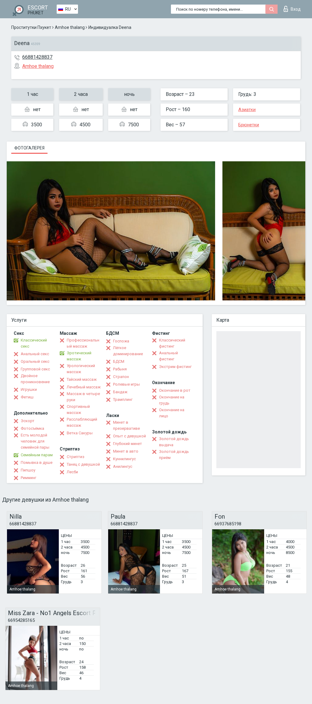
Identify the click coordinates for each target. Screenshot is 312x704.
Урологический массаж (81, 368)
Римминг (28, 477)
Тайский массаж (82, 379)
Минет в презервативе (126, 425)
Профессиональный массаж (83, 343)
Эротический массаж (79, 356)
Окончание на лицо (171, 413)
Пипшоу (28, 470)
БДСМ (118, 361)
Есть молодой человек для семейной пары (35, 441)
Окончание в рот (174, 390)
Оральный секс (35, 361)
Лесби (72, 472)
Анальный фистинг (168, 356)
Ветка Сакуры (80, 433)
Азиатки (247, 109)
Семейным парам (37, 455)
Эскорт (27, 421)
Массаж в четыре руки (83, 396)
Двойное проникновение (35, 378)
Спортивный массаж (78, 409)
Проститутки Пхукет (31, 27)
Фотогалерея (29, 147)
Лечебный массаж (84, 387)
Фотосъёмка (32, 428)
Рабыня (120, 369)
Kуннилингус (124, 459)
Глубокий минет (127, 443)
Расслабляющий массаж (82, 422)
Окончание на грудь (171, 400)
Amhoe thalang (70, 27)
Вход (296, 9)
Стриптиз (75, 456)
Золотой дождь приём (174, 454)
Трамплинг (123, 399)
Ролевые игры (126, 384)
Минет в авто (125, 451)
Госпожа (121, 341)
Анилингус (122, 466)
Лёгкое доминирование (128, 350)
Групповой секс (35, 369)
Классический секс (34, 343)
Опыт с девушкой (129, 436)
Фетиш (27, 397)
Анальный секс (35, 354)
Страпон (121, 376)
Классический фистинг (172, 343)
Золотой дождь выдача (174, 441)
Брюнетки (248, 125)
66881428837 (37, 57)
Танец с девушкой (83, 464)
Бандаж (120, 392)
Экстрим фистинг (175, 366)
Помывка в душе (36, 462)
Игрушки (29, 389)
